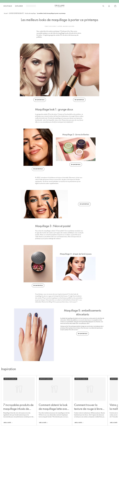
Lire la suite (7, 422)
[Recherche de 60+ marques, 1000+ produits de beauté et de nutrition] (103, 6)
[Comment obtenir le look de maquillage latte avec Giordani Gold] (54, 400)
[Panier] (115, 6)
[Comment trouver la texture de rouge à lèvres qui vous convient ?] (90, 400)
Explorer (19, 6)
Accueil (6, 13)
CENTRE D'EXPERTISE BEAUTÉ (16, 13)
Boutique (8, 6)
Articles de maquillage (30, 13)
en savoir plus (39, 99)
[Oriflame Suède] (59, 5)
